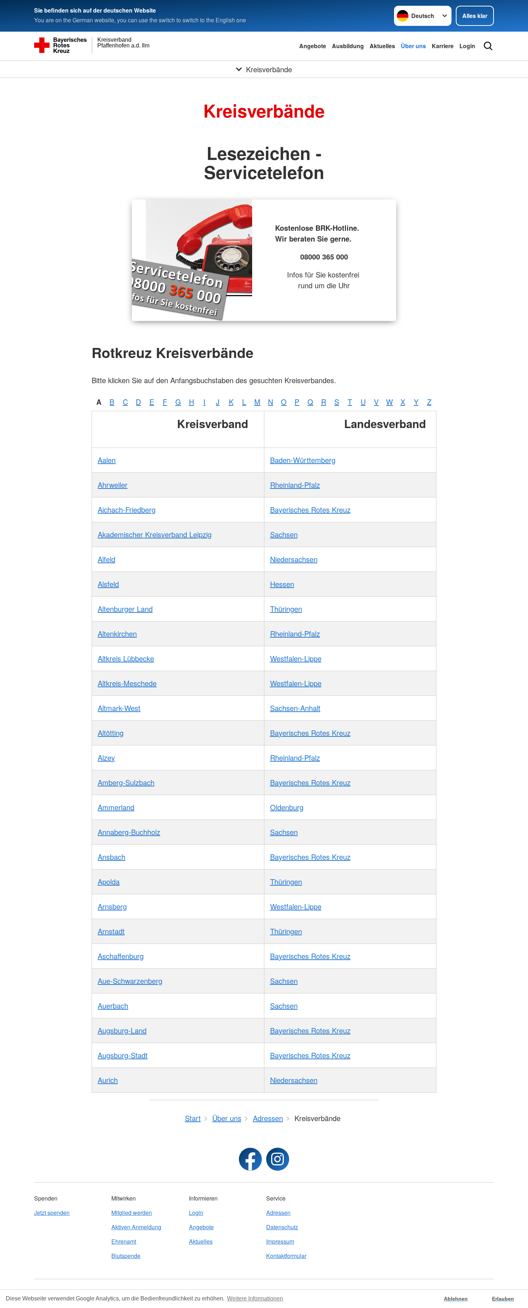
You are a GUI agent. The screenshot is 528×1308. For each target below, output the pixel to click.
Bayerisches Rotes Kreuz (310, 509)
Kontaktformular (286, 1256)
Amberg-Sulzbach (126, 782)
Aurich (108, 1080)
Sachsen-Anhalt (295, 708)
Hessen (282, 584)
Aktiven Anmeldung (136, 1227)
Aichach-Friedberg (127, 509)
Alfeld (106, 559)
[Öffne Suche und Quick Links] (488, 46)
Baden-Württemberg (302, 460)
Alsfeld (108, 584)
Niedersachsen (294, 559)
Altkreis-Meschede (127, 683)
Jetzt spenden (52, 1212)
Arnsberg (112, 906)
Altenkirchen (117, 633)
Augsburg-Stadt (123, 1055)
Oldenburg (287, 807)
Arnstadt (111, 931)
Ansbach (111, 857)
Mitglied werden (131, 1212)
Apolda (109, 881)
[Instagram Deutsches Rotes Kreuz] (277, 1159)
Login (467, 46)
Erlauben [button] (503, 1299)
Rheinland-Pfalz (295, 484)
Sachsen (284, 534)
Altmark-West (119, 708)
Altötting (111, 733)
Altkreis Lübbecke (126, 658)
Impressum (280, 1241)
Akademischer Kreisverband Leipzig (155, 534)
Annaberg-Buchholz (129, 832)
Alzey (106, 757)
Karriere (443, 46)
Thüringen (286, 608)
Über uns (413, 46)
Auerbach (113, 1005)
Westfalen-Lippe (295, 658)
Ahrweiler (113, 484)
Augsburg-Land (122, 1030)
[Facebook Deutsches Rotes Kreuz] (250, 1159)
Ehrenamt (123, 1241)
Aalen (107, 460)
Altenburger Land (125, 608)
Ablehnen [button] (456, 1299)
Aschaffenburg (121, 956)
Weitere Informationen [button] (255, 1298)
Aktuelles (382, 46)
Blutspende (125, 1256)
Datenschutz (282, 1227)
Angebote (312, 46)
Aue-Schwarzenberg (130, 981)
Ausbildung (348, 46)
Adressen (278, 1212)
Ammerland (116, 807)
